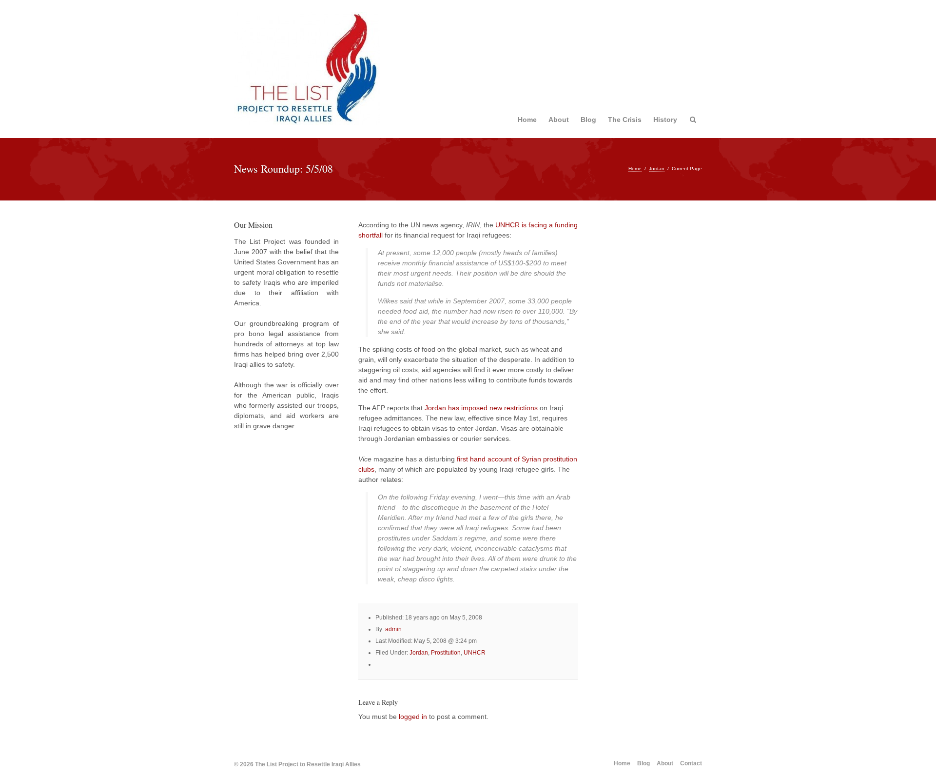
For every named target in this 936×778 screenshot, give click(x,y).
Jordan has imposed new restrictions (481, 408)
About (558, 119)
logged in (413, 716)
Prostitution (446, 652)
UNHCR (475, 652)
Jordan (656, 168)
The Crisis (625, 119)
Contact (691, 763)
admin (393, 629)
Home (527, 119)
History (665, 119)
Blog (588, 119)
